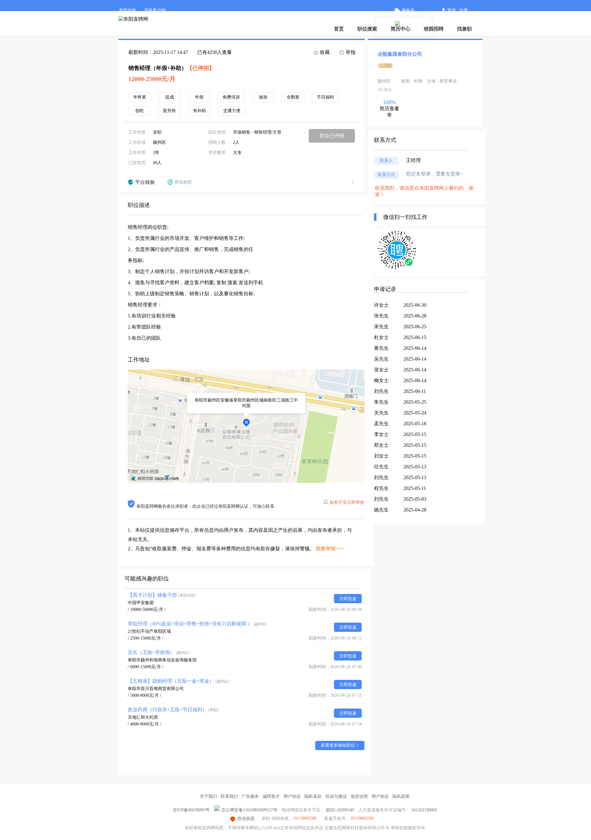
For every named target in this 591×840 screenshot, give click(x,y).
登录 (451, 10)
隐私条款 (313, 796)
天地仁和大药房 (143, 717)
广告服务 (250, 796)
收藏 (324, 52)
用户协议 (292, 796)
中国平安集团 (141, 602)
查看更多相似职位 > (340, 745)
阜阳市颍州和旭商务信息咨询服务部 (162, 660)
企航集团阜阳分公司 (400, 54)
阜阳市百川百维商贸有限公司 (156, 688)
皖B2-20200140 (340, 810)
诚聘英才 (271, 796)
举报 (350, 52)
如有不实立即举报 (347, 502)
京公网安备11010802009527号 (249, 810)
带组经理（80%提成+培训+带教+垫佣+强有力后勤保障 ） (197, 623)
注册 (463, 10)
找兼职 (464, 28)
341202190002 (424, 810)
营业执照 (246, 818)
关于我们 (208, 796)
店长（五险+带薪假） (159, 652)
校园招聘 (434, 28)
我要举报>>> (330, 548)
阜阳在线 (127, 10)
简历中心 (400, 28)
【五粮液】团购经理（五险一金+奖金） (178, 681)
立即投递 (347, 598)
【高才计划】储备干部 (161, 595)
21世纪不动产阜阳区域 (149, 631)
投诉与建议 (336, 796)
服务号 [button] (408, 10)
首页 (339, 28)
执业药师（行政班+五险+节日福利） (173, 709)
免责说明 (359, 796)
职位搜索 (367, 28)
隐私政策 (401, 796)
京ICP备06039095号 (191, 810)
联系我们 (229, 796)
